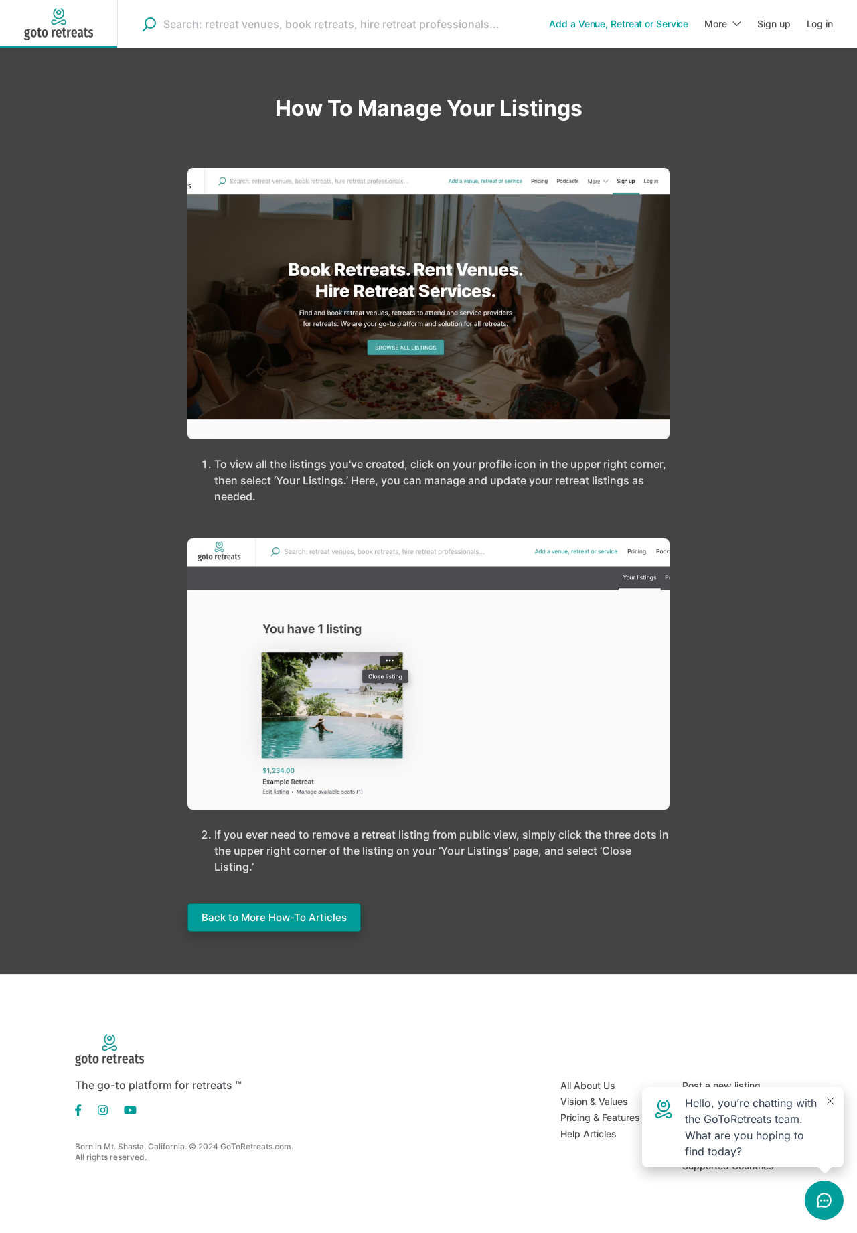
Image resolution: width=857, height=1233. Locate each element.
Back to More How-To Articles (274, 917)
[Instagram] (103, 1109)
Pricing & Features (600, 1117)
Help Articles (588, 1133)
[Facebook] (82, 1109)
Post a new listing (721, 1085)
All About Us (587, 1085)
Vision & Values (594, 1101)
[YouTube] (126, 1109)
